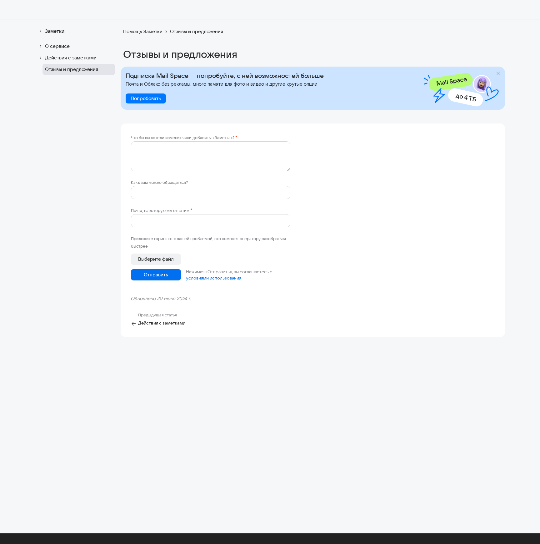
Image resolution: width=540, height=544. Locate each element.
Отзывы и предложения (71, 69)
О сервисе (57, 46)
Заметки (54, 31)
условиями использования (213, 278)
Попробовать (146, 98)
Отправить (156, 275)
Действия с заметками (71, 58)
